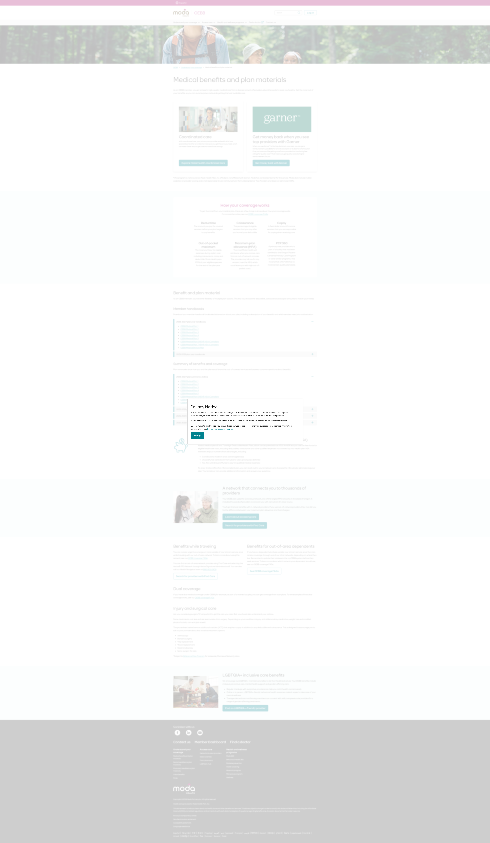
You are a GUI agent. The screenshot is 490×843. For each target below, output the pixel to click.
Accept (197, 435)
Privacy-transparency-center (220, 429)
